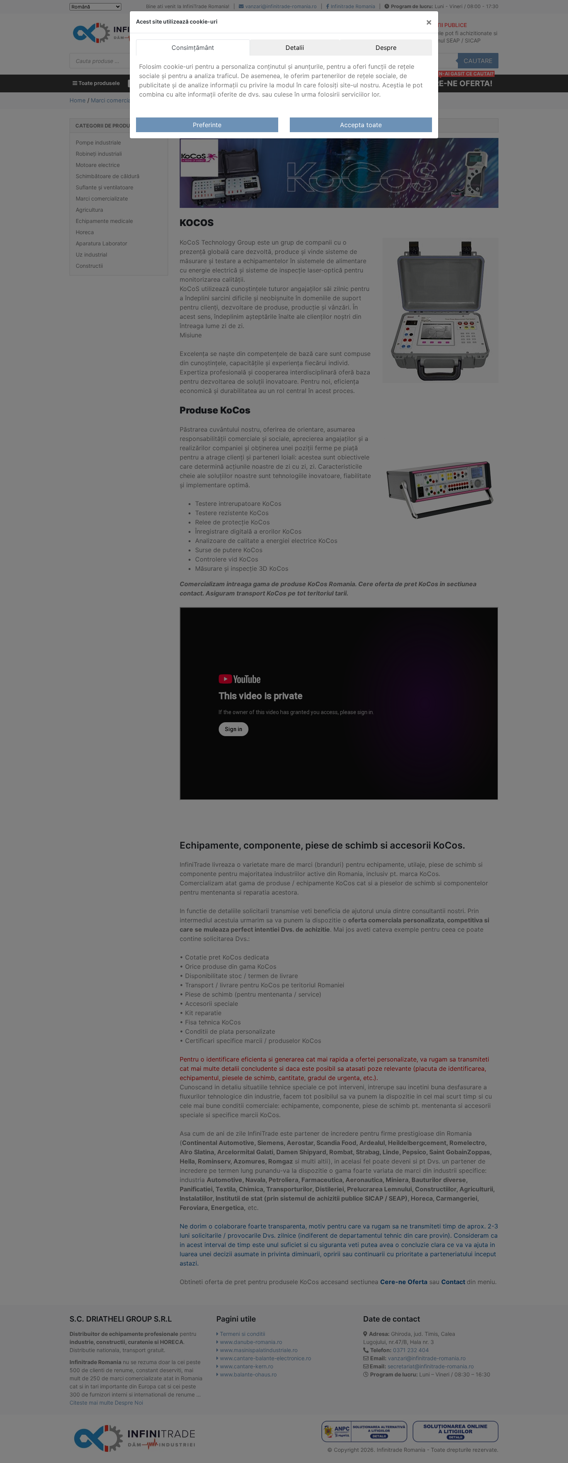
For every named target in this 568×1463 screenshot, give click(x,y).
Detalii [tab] (295, 47)
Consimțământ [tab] (193, 47)
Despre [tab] (386, 47)
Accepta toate (361, 125)
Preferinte (207, 125)
